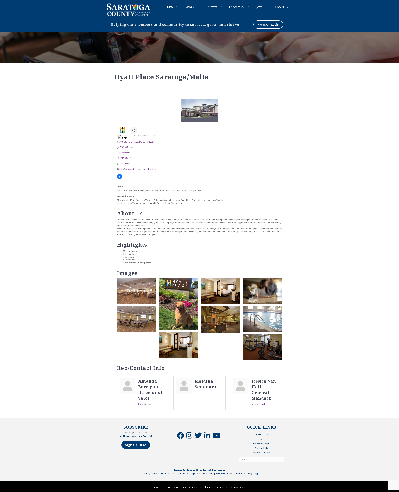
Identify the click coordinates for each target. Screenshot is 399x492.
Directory (236, 7)
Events (211, 7)
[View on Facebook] (119, 178)
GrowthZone (239, 487)
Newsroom (261, 434)
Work (190, 7)
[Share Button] (133, 130)
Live (170, 7)
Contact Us (261, 448)
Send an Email (144, 404)
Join (259, 7)
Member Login (261, 443)
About (279, 7)
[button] (135, 445)
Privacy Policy (261, 452)
